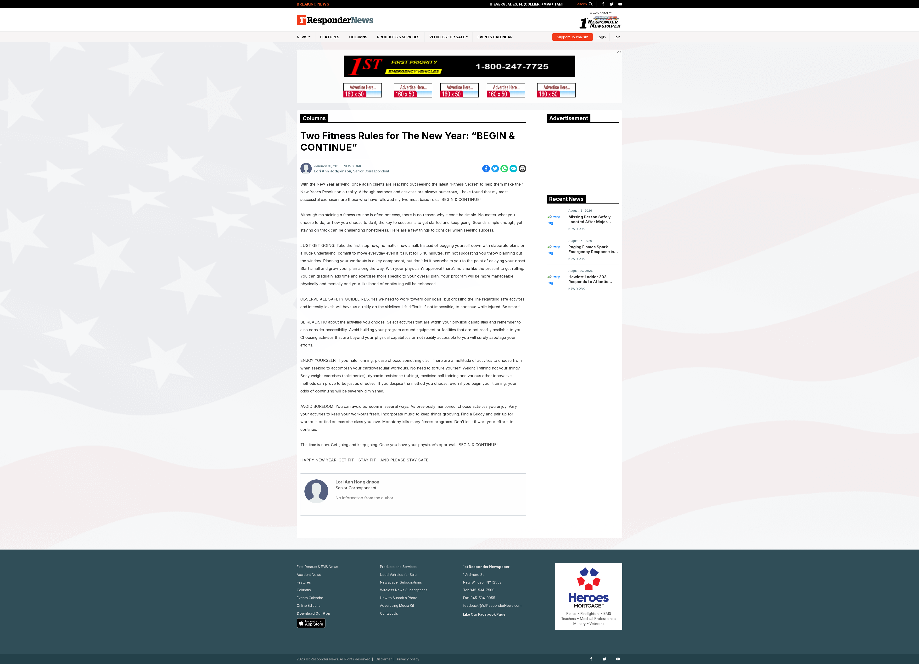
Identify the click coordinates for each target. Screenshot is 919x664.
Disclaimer (384, 659)
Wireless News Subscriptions (403, 590)
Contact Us (389, 613)
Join (617, 37)
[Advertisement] (583, 157)
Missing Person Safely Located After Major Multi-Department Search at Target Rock (593, 219)
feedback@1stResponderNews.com (492, 605)
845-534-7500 (482, 590)
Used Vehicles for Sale (398, 575)
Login (601, 37)
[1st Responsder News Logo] (335, 19)
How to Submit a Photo (398, 598)
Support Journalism (572, 37)
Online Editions (308, 605)
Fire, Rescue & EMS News (317, 567)
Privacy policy (408, 659)
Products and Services (398, 567)
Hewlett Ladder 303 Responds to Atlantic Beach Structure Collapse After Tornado (593, 279)
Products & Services (398, 37)
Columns (358, 37)
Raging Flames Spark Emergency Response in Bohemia (591, 249)
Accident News (309, 575)
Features (329, 37)
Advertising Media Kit (397, 605)
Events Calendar (495, 37)
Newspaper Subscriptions (401, 582)
